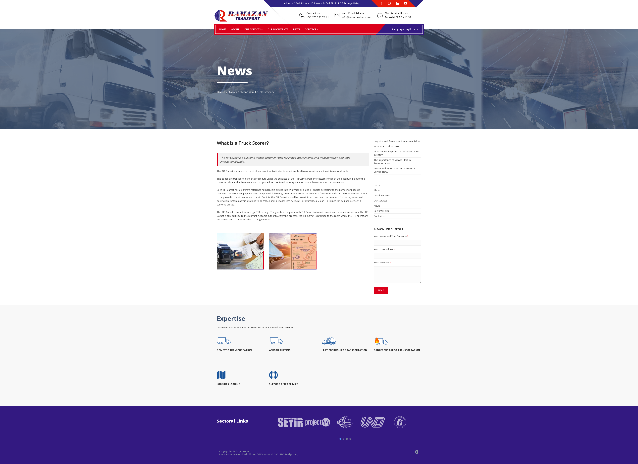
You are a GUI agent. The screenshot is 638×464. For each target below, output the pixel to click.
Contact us (379, 216)
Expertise (231, 318)
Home (221, 92)
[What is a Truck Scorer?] (240, 251)
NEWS (296, 29)
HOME (222, 29)
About (377, 190)
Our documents (382, 195)
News (233, 92)
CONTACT (311, 29)
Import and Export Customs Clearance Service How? (394, 170)
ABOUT (235, 29)
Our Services (380, 200)
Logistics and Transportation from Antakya (397, 141)
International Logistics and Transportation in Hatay (396, 153)
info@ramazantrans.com (357, 17)
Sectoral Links (381, 210)
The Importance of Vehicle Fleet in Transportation (392, 161)
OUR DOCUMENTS (278, 29)
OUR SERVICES (252, 29)
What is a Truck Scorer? (386, 146)
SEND (381, 290)
